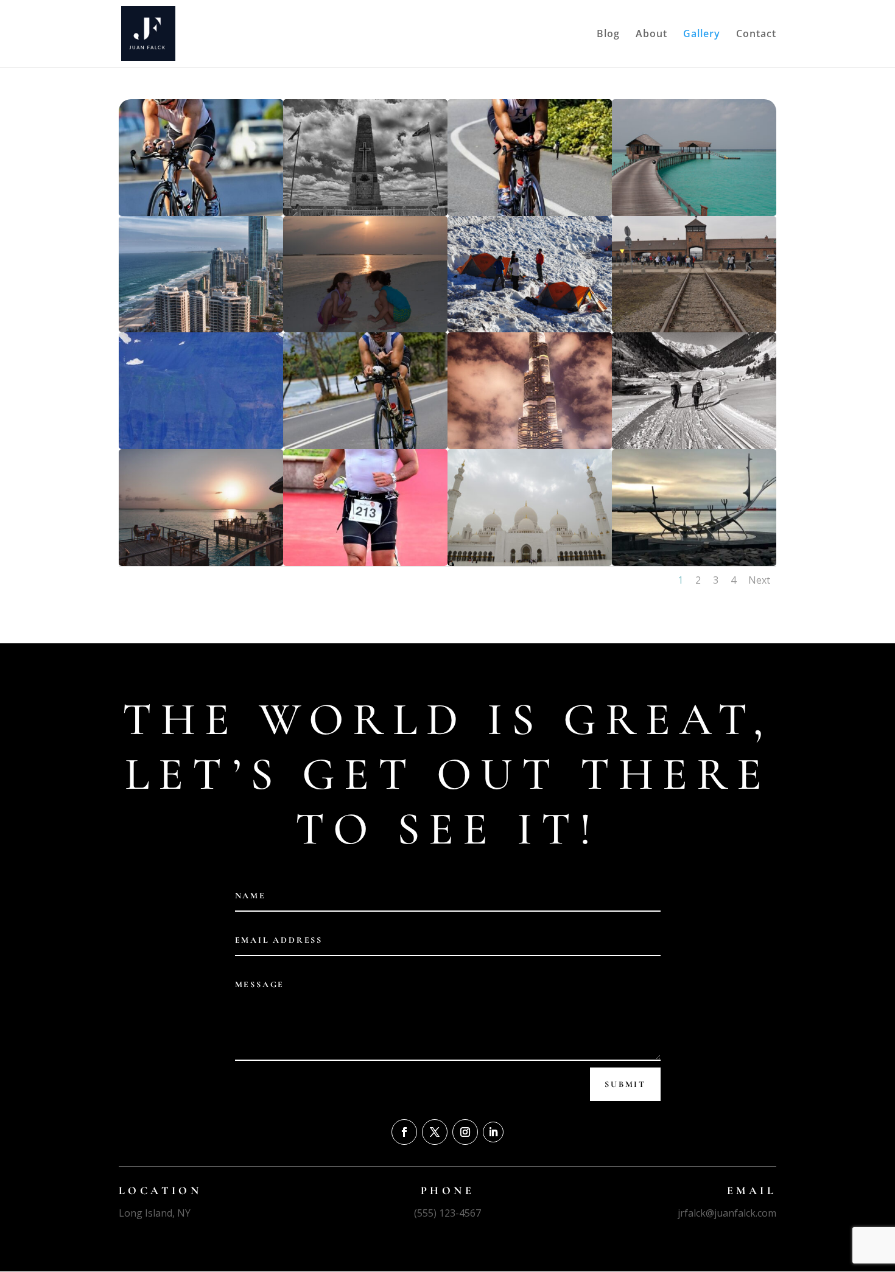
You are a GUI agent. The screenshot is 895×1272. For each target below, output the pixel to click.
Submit (625, 1084)
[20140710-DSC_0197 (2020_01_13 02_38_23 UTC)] (530, 329)
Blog (608, 34)
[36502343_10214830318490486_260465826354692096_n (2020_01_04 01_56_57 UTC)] (201, 446)
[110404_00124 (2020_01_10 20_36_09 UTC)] (365, 329)
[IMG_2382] (201, 212)
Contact (756, 34)
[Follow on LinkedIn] (493, 1132)
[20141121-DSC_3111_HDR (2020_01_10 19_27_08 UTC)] (530, 446)
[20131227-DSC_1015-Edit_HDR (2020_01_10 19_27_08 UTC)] (365, 212)
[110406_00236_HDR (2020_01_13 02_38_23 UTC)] (201, 562)
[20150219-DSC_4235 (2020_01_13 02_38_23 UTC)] (694, 329)
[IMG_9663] (365, 562)
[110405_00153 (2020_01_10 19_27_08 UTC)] (694, 212)
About (651, 34)
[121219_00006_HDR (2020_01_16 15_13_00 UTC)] (201, 329)
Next (759, 580)
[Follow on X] (435, 1132)
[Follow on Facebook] (404, 1132)
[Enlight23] (694, 446)
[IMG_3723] (365, 446)
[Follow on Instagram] (465, 1132)
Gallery (701, 34)
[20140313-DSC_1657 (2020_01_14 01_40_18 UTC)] (530, 562)
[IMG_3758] (530, 212)
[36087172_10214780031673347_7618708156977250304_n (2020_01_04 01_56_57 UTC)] (694, 562)
